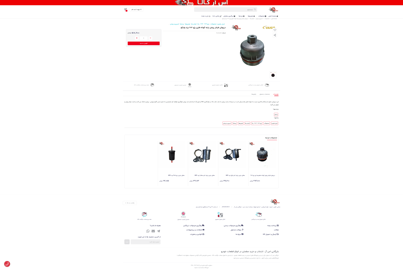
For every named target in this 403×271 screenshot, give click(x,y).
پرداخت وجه (272, 225)
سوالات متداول (236, 229)
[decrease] (150, 38)
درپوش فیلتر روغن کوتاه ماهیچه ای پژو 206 (263, 175)
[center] (255, 10)
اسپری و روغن (259, 19)
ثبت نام (134, 9)
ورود (138, 9)
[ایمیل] (153, 231)
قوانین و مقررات (196, 234)
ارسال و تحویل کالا (270, 234)
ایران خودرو (221, 24)
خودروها (250, 16)
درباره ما (238, 234)
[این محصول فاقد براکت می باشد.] (172, 154)
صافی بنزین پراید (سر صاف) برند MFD (205, 175)
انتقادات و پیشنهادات (194, 229)
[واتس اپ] (148, 231)
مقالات (276, 229)
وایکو (276, 114)
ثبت (127, 242)
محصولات (261, 16)
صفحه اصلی (272, 16)
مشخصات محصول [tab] (265, 94)
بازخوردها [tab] (254, 94)
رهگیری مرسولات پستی (232, 225)
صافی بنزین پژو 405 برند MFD (176, 175)
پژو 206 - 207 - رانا (203, 24)
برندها (241, 16)
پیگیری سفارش (228, 16)
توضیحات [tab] (276, 94)
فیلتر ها (252, 19)
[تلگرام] (158, 231)
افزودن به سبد (143, 43)
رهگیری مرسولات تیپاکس (192, 225)
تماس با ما (216, 16)
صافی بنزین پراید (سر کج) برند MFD (235, 175)
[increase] (137, 38)
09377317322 (226, 207)
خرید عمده (205, 16)
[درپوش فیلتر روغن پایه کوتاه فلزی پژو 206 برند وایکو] (238, 201)
